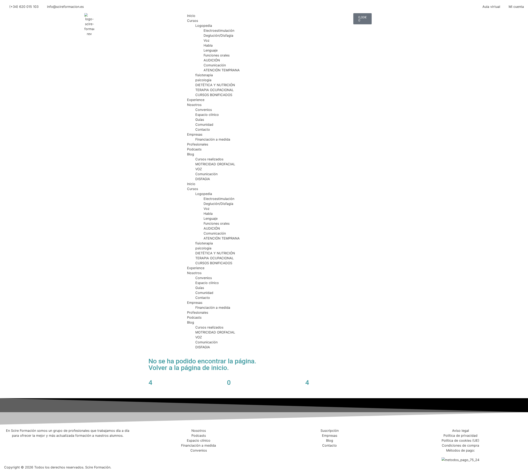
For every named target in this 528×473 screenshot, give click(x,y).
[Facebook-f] (269, 457)
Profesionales (197, 144)
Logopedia (203, 25)
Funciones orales (217, 55)
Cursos (192, 21)
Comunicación (215, 65)
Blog (190, 154)
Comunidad (204, 124)
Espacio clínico (207, 115)
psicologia (203, 80)
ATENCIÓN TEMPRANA (222, 70)
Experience (195, 100)
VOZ (198, 169)
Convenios (203, 110)
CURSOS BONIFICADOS (213, 95)
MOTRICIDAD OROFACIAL (215, 164)
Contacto (202, 129)
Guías (199, 119)
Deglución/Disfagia (218, 35)
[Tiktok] (314, 457)
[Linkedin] (292, 457)
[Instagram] (280, 457)
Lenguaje (211, 50)
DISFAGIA (202, 179)
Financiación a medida (212, 139)
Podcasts (194, 149)
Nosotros (194, 105)
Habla (208, 45)
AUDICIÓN (212, 60)
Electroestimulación (219, 30)
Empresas (194, 134)
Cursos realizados (209, 159)
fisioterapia (204, 75)
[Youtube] (303, 457)
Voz (207, 40)
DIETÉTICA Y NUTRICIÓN (215, 85)
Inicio (191, 16)
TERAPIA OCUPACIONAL (214, 90)
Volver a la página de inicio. (188, 368)
